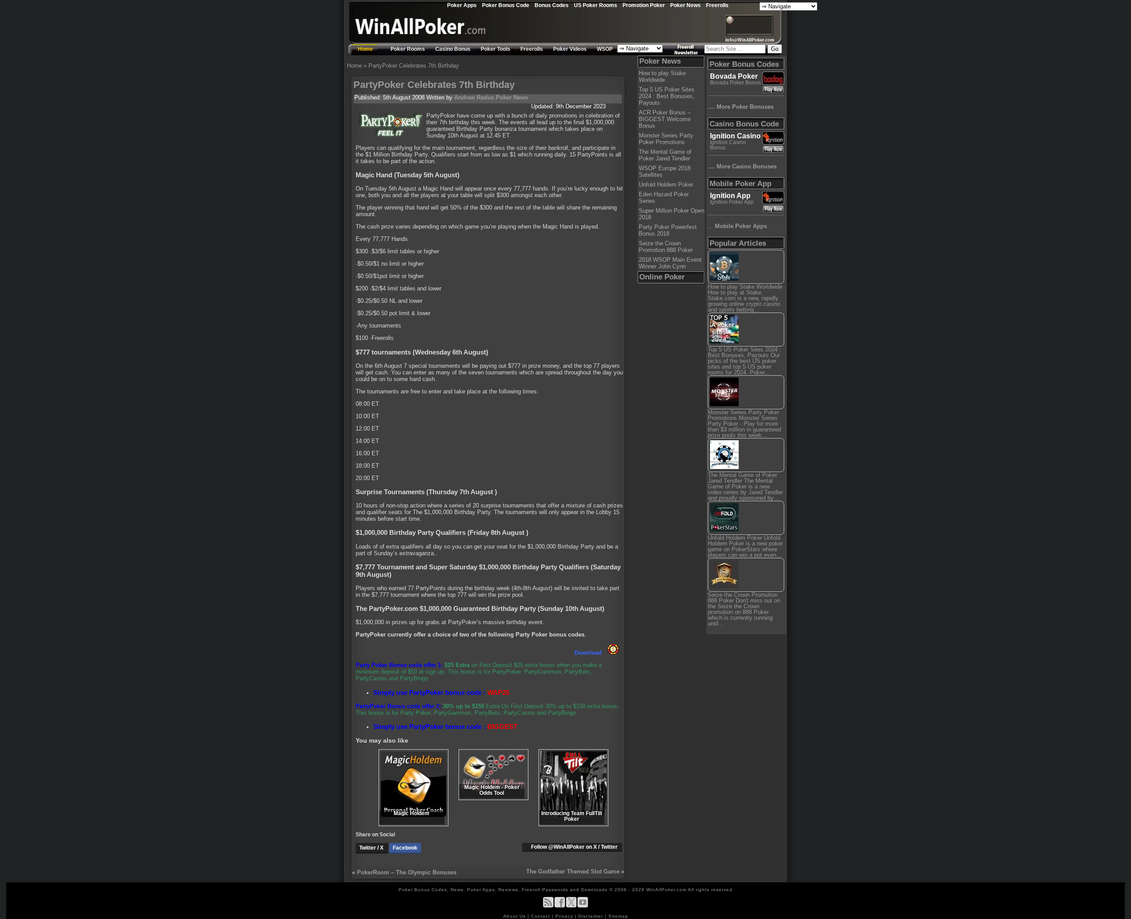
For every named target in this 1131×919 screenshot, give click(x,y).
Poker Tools (495, 49)
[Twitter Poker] (571, 906)
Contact (541, 916)
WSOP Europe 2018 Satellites (665, 171)
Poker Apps (462, 5)
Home (365, 49)
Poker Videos (570, 49)
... (737, 226)
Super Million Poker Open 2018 (671, 214)
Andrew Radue (474, 97)
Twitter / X (372, 848)
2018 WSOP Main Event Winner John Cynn (670, 263)
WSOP (605, 49)
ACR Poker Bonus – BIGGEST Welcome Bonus (665, 119)
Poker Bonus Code (505, 5)
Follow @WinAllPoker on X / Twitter (574, 847)
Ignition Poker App (732, 202)
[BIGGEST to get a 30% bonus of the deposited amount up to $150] (613, 652)
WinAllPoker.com (666, 889)
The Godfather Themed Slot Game (572, 871)
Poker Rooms (408, 49)
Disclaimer (591, 916)
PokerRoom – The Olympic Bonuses (406, 872)
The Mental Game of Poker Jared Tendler (665, 155)
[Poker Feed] (548, 906)
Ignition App (730, 195)
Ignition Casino (735, 136)
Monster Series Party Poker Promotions (666, 138)
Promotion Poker (643, 5)
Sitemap (618, 916)
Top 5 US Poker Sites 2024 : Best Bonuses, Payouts (667, 96)
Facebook (405, 848)
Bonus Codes (552, 5)
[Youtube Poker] (582, 906)
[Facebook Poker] (559, 906)
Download (588, 652)
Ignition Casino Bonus (728, 145)
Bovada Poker (734, 76)
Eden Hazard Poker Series (664, 197)
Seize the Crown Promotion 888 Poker (666, 246)
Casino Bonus (453, 49)
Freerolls (717, 5)
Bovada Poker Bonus (735, 83)
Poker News (685, 5)
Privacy (565, 916)
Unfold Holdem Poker (666, 184)
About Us (515, 916)
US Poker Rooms (595, 5)
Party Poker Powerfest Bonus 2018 (668, 230)
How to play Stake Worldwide (662, 76)
